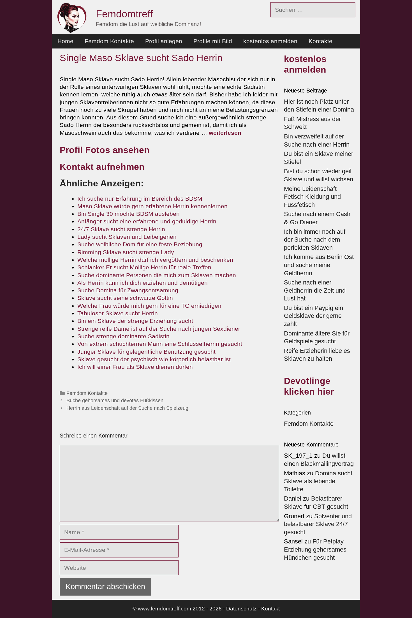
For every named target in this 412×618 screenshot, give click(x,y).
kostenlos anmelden (270, 41)
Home (65, 41)
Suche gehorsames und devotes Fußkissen (114, 400)
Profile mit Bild (212, 41)
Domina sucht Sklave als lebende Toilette (318, 481)
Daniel (292, 498)
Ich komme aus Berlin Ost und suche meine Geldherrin (319, 264)
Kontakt (270, 609)
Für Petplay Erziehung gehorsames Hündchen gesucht (315, 549)
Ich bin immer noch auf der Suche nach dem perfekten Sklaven (314, 239)
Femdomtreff (124, 14)
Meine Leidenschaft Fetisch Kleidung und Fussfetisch (312, 196)
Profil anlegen (163, 41)
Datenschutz (241, 609)
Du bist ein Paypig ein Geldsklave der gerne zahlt (313, 315)
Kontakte (320, 41)
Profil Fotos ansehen (105, 150)
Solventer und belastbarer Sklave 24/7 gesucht (318, 524)
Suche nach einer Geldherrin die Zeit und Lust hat (315, 290)
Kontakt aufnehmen (102, 167)
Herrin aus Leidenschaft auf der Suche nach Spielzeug (127, 408)
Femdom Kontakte (109, 41)
